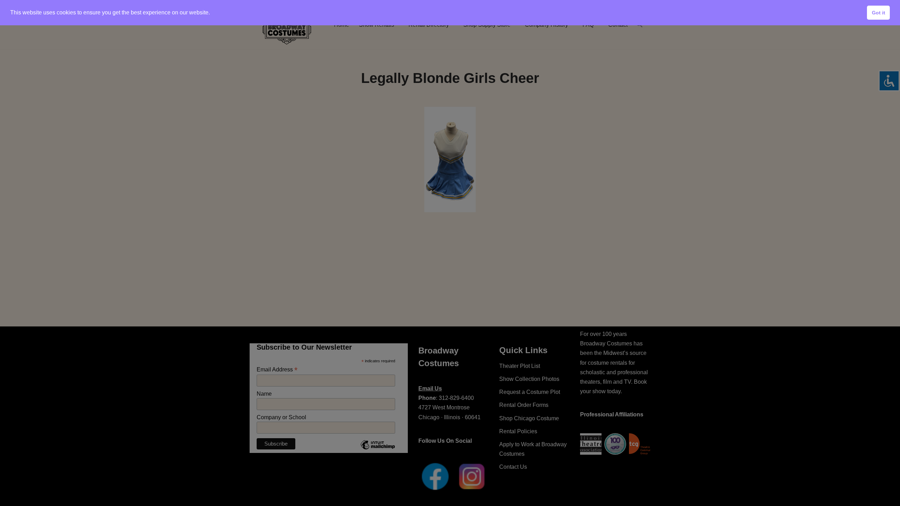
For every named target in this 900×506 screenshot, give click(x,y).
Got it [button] (878, 12)
